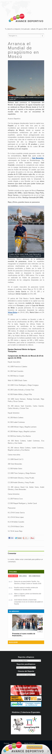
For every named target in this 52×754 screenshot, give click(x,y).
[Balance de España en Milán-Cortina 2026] (40, 625)
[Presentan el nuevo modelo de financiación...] (40, 621)
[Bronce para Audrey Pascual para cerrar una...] (40, 629)
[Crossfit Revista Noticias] (26, 700)
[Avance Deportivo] (26, 18)
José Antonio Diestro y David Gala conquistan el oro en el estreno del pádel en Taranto (28, 602)
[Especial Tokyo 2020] (26, 695)
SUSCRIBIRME (34, 747)
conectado (27, 559)
